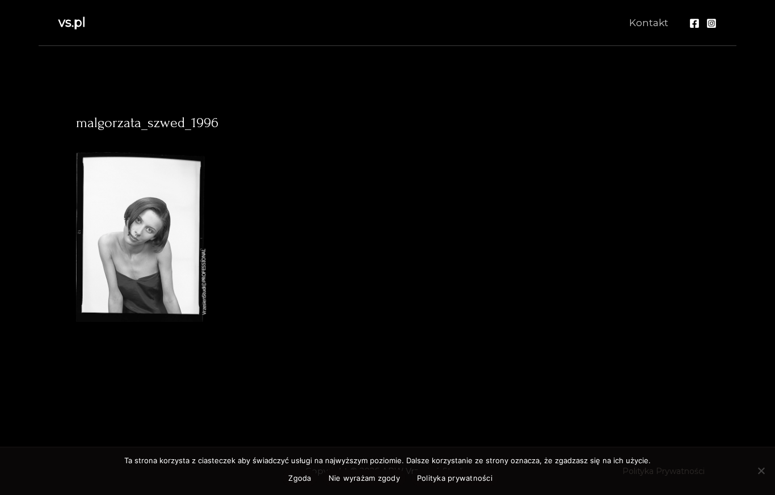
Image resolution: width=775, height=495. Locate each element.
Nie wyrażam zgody (364, 478)
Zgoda (299, 478)
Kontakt (648, 22)
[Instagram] (711, 23)
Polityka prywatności (454, 478)
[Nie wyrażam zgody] (760, 470)
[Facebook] (694, 23)
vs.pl (72, 22)
